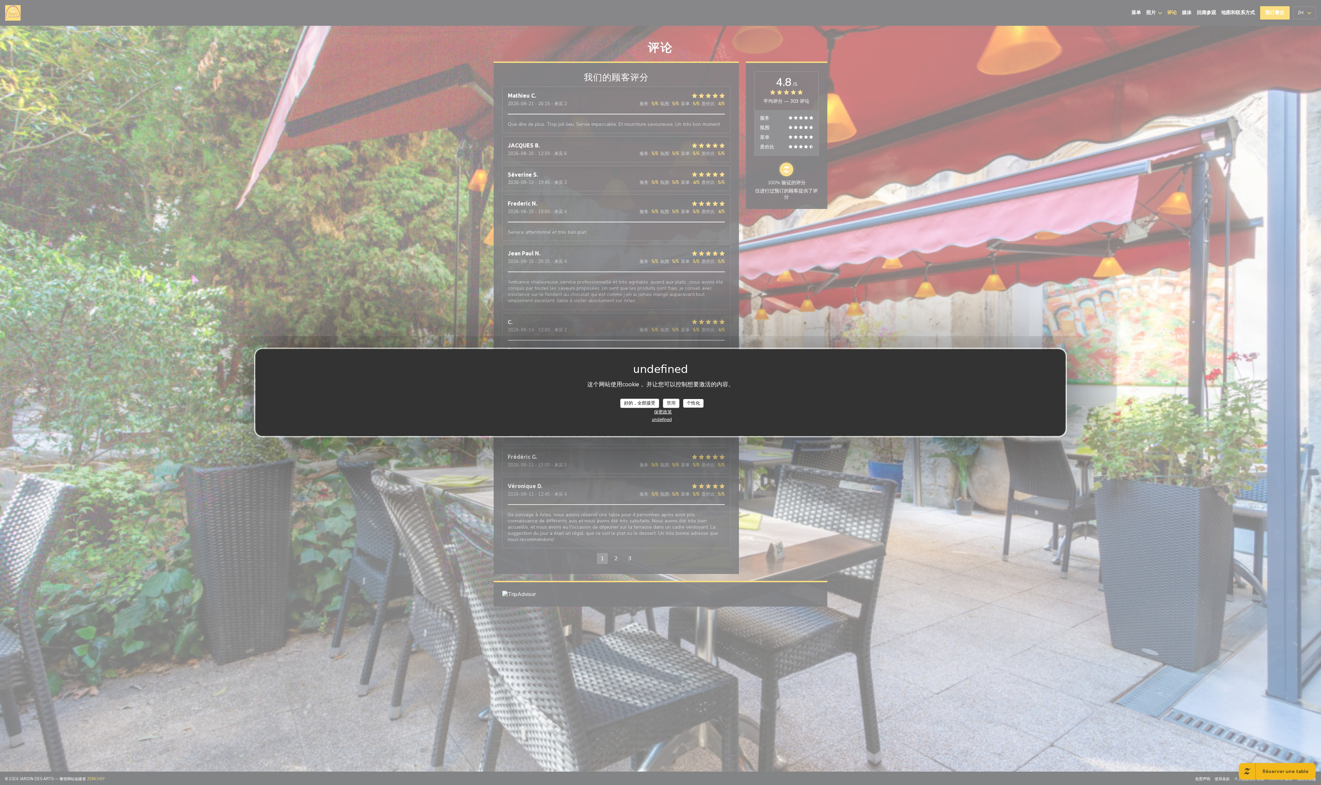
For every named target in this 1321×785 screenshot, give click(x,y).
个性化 (693, 403)
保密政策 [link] (663, 412)
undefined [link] (662, 420)
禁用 (671, 403)
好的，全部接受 (639, 403)
